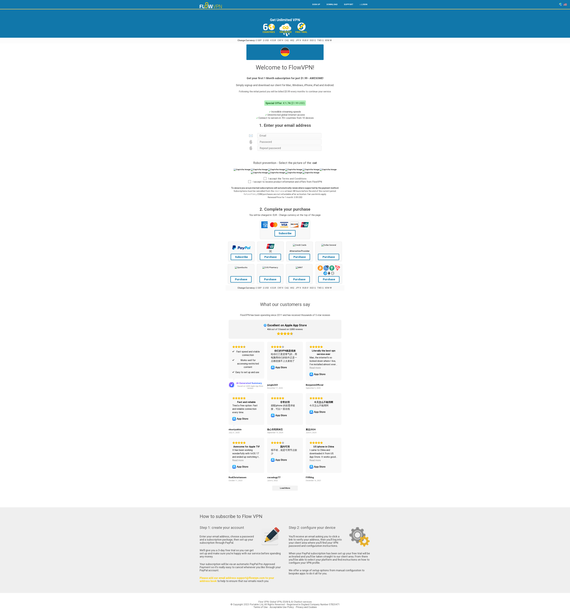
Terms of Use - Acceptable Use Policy (273, 607)
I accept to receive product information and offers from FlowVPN (286, 181)
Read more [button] (315, 367)
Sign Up (316, 4)
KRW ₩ (328, 40)
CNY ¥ (280, 40)
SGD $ (313, 40)
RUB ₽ (305, 40)
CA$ (287, 40)
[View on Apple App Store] (279, 367)
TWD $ (320, 40)
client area (279, 191)
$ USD (266, 40)
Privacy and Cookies (306, 607)
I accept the (286, 178)
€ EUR (273, 40)
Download (332, 4)
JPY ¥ (298, 40)
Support (348, 4)
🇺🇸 (565, 4)
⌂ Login (363, 4)
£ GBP (259, 40)
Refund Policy (250, 194)
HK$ (292, 40)
